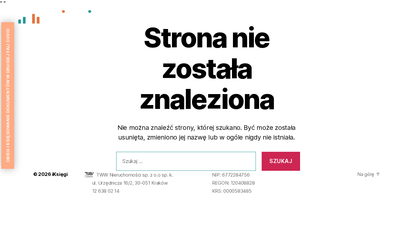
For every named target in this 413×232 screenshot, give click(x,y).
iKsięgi (60, 174)
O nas (309, 18)
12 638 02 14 (105, 191)
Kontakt (390, 18)
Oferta (363, 18)
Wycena (336, 18)
